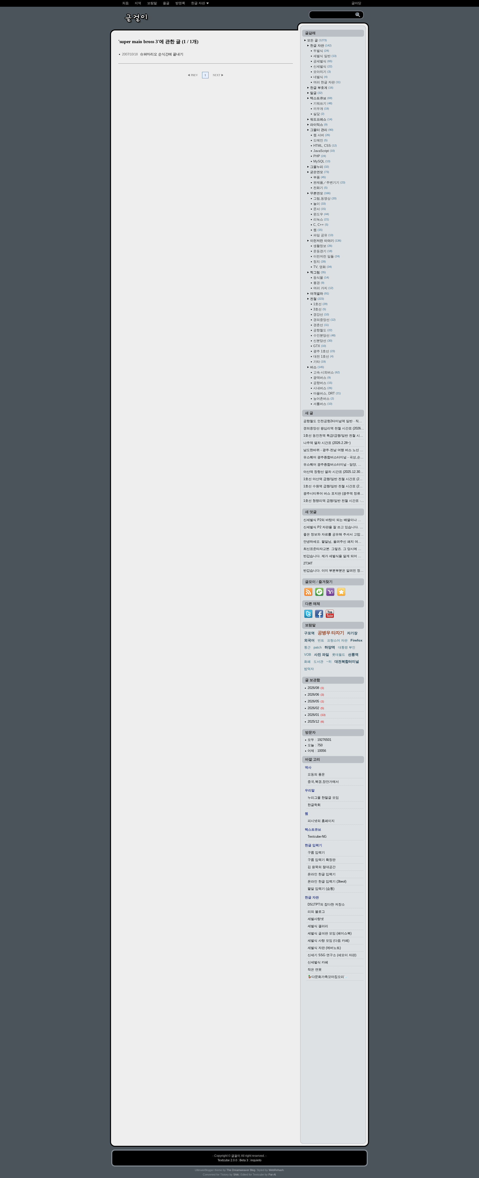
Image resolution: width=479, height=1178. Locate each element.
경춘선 (320, 325)
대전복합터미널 (347, 661)
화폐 (307, 661)
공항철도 (322, 330)
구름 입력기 (316, 852)
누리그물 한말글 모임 (323, 797)
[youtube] (330, 617)
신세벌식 (322, 66)
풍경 (318, 283)
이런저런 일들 (326, 256)
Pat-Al (272, 1174)
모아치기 (321, 72)
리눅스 (320, 219)
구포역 (309, 633)
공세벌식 (322, 61)
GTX (319, 346)
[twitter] (308, 617)
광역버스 (321, 378)
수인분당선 (324, 335)
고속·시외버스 (326, 372)
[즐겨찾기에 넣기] (341, 596)
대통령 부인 (346, 647)
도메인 (320, 140)
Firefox (356, 640)
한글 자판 (320, 45)
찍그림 (317, 272)
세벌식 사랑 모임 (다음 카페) (328, 940)
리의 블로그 (316, 912)
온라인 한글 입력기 (322, 874)
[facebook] (319, 617)
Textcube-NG (317, 836)
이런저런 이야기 (325, 241)
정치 (319, 261)
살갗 (318, 114)
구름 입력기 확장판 (322, 860)
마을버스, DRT (326, 393)
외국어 (309, 640)
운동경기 (322, 251)
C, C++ (320, 225)
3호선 (319, 309)
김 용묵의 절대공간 (322, 867)
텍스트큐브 (320, 98)
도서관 (318, 661)
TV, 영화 (322, 267)
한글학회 (314, 805)
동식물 (320, 277)
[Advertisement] (333, 1063)
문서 (319, 209)
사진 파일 (321, 654)
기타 (319, 362)
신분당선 (322, 341)
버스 (316, 367)
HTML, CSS (324, 145)
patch (318, 647)
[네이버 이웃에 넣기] (319, 596)
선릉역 (353, 654)
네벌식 (320, 77)
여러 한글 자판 (326, 82)
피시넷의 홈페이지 (321, 821)
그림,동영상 (324, 198)
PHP (319, 156)
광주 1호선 (323, 351)
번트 (321, 640)
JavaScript (323, 151)
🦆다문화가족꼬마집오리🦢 (328, 977)
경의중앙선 (324, 320)
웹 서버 (321, 135)
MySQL (321, 161)
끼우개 (320, 109)
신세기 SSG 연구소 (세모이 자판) (332, 955)
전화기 (320, 188)
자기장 (352, 633)
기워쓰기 (322, 103)
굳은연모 (319, 172)
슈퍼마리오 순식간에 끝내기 (161, 54)
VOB (307, 654)
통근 (307, 647)
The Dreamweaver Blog (241, 1170)
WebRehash (276, 1170)
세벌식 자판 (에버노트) (324, 948)
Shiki (236, 1174)
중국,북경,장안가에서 (323, 782)
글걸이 (235, 1156)
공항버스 (322, 383)
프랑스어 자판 (337, 640)
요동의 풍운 (316, 774)
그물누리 (319, 167)
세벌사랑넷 (316, 919)
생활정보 (322, 246)
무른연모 (320, 193)
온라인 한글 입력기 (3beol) (327, 881)
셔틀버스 (322, 404)
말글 (316, 93)
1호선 (320, 304)
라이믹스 (318, 125)
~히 (329, 661)
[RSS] (308, 596)
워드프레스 (320, 119)
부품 (319, 177)
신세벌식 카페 (318, 962)
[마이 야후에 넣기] (330, 596)
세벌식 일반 (324, 56)
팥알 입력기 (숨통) (321, 889)
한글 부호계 (321, 88)
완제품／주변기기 (328, 182)
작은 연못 (315, 969)
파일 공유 (322, 235)
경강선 (320, 314)
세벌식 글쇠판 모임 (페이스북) (330, 933)
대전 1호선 (323, 356)
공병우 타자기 (331, 632)
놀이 (319, 204)
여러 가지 (322, 288)
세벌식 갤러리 (318, 926)
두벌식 (320, 51)
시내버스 (322, 388)
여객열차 (319, 293)
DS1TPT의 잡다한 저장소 (326, 904)
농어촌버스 (323, 398)
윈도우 (320, 214)
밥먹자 (309, 669)
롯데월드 (338, 654)
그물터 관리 (321, 130)
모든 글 (316, 40)
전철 (316, 299)
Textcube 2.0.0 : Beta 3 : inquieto (239, 1160)
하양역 (330, 647)
